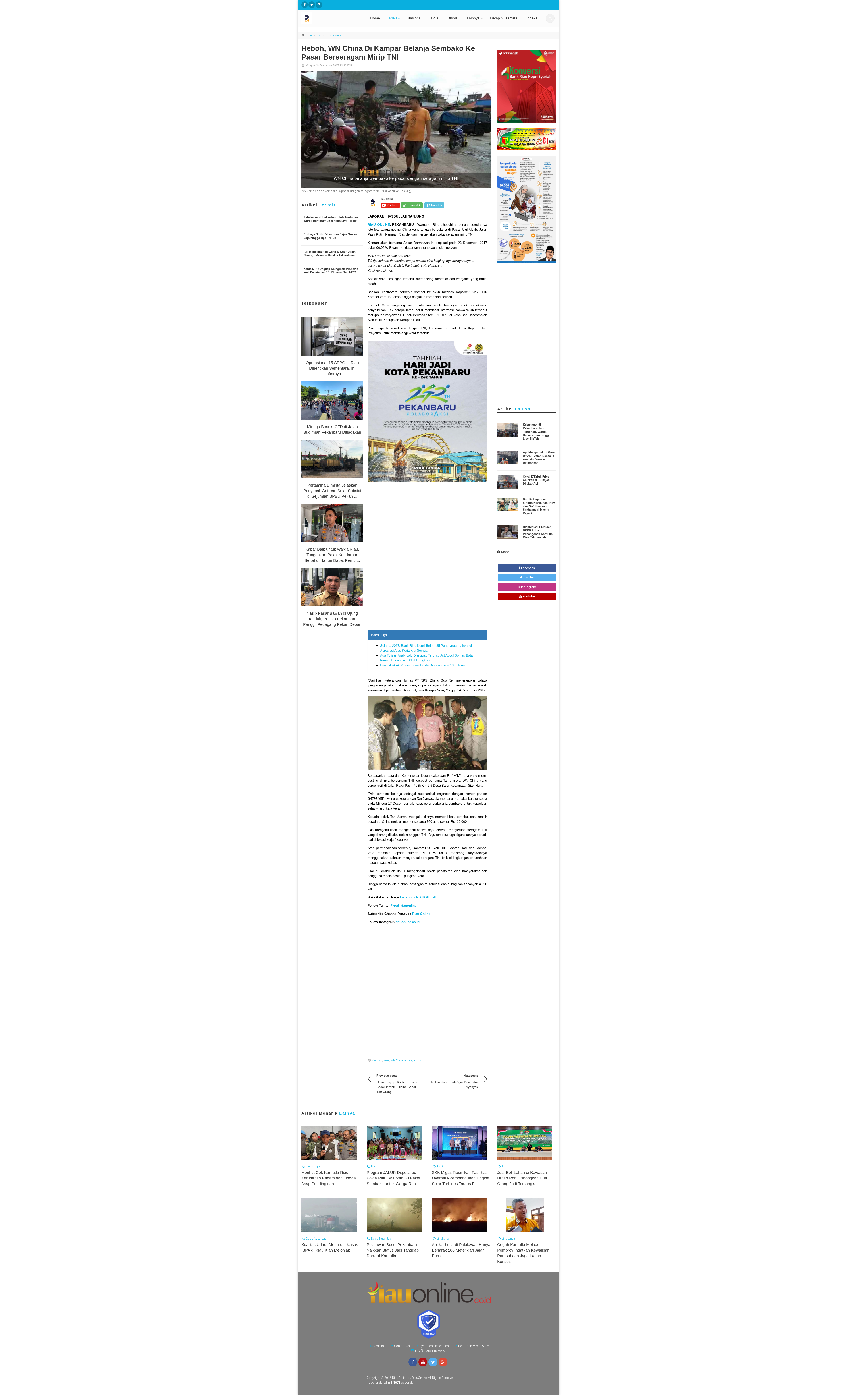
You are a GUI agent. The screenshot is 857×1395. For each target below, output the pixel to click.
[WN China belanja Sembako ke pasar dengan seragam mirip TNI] (396, 129)
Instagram (528, 587)
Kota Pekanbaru (335, 35)
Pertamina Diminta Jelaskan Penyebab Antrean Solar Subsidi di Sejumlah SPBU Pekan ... (332, 491)
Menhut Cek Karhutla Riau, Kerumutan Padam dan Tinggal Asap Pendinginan (329, 1178)
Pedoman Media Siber (473, 1346)
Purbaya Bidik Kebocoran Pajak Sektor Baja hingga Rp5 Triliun (330, 236)
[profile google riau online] (443, 1362)
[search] (550, 18)
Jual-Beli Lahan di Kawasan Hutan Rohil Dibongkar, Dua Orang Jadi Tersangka (522, 1178)
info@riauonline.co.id (430, 1350)
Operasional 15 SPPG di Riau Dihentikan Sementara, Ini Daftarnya (332, 368)
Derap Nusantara (503, 18)
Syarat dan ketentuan (434, 1346)
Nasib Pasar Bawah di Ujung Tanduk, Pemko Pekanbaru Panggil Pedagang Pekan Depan (332, 619)
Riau (393, 18)
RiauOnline (419, 1378)
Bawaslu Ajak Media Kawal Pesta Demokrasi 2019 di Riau (422, 665)
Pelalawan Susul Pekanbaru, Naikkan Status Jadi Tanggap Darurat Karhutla (393, 1250)
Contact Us (402, 1346)
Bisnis (453, 18)
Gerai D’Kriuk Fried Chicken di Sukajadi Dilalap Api (537, 480)
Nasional (414, 18)
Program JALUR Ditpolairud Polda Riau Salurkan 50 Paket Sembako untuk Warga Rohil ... (394, 1178)
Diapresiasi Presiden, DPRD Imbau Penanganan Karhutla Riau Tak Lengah (538, 532)
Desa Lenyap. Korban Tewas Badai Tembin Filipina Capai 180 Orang (396, 1087)
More (505, 552)
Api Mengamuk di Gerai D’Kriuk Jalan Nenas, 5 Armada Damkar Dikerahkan (330, 253)
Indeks (532, 18)
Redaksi (379, 1346)
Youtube (528, 596)
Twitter (528, 577)
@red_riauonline (403, 905)
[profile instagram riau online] (319, 4)
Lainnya (473, 18)
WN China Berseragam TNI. (407, 1060)
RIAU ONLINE (379, 224)
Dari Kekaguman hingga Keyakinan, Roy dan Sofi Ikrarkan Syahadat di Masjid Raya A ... (539, 506)
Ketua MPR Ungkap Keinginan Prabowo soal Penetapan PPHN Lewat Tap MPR (331, 270)
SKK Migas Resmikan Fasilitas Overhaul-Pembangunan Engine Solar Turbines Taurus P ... (460, 1178)
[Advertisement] (427, 599)
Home (375, 18)
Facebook (527, 568)
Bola (434, 18)
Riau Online (421, 914)
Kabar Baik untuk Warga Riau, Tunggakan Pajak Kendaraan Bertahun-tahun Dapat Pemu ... (332, 555)
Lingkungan (313, 1166)
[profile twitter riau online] (311, 4)
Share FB (435, 205)
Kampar (376, 1060)
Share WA (413, 205)
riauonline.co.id (407, 922)
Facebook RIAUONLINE (418, 897)
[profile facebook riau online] (304, 4)
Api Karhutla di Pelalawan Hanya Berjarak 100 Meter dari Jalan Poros (461, 1250)
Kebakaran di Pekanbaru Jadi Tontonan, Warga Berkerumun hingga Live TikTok (331, 219)
